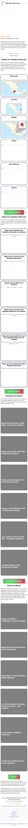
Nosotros (14, 815)
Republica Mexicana (12, 3)
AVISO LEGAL (14, 813)
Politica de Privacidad (14, 816)
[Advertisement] (14, 21)
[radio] (9, 803)
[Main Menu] (25, 3)
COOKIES (14, 812)
